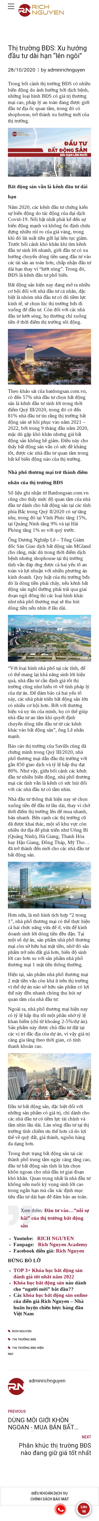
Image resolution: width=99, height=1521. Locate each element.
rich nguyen (21, 1331)
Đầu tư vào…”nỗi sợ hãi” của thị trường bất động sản (55, 1218)
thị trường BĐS (24, 1339)
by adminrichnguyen (63, 70)
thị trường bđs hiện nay (26, 1350)
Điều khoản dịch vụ (49, 1493)
